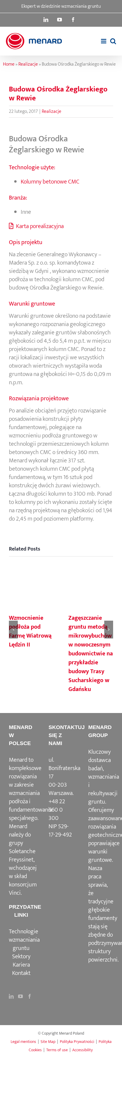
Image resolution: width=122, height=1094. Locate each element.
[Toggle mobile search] (113, 41)
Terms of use (57, 1049)
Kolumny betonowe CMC (50, 182)
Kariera (21, 965)
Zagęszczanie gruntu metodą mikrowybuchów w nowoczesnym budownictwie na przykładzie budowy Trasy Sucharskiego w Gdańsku (90, 653)
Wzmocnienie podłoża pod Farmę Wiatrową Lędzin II (30, 631)
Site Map (48, 1041)
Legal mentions (23, 1041)
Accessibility (82, 1049)
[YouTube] (20, 996)
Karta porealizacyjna (39, 226)
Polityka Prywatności (77, 1041)
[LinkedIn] (11, 996)
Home (9, 64)
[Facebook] (29, 996)
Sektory (21, 956)
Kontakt (21, 973)
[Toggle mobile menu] (104, 41)
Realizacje (28, 64)
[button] (13, 629)
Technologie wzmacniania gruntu (24, 940)
